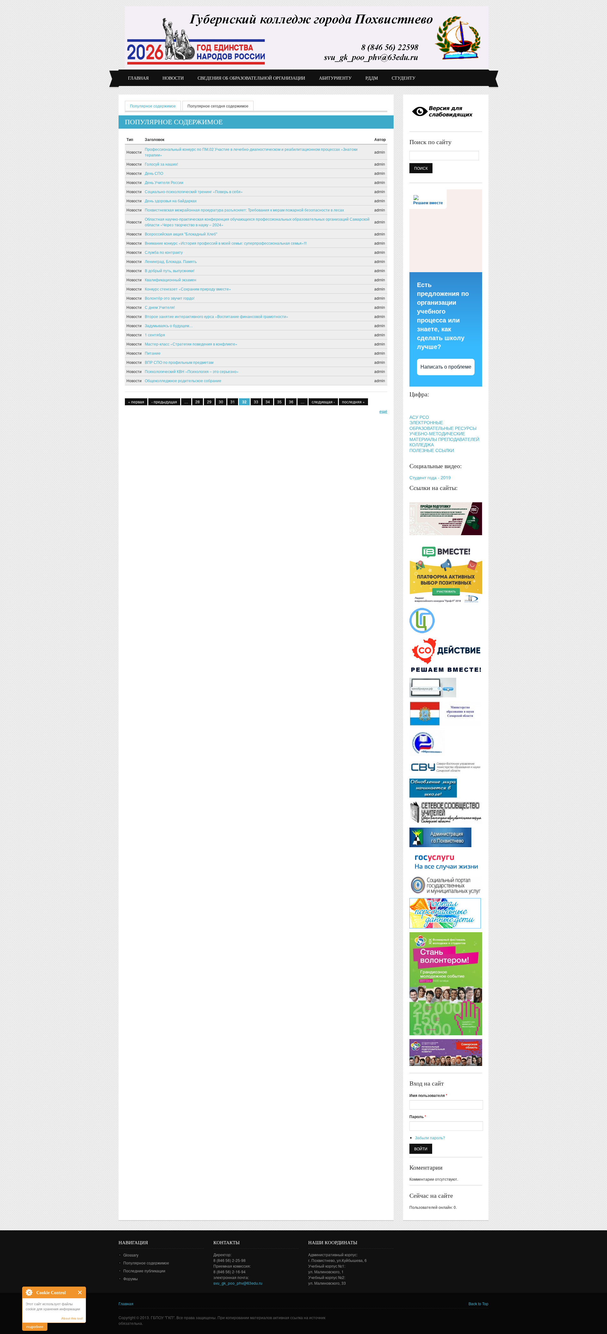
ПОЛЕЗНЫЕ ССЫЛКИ (431, 450)
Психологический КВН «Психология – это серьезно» (192, 371)
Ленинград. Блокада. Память (171, 261)
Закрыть (80, 1292)
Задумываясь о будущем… (169, 325)
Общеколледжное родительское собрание (183, 380)
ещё (383, 411)
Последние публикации (144, 1270)
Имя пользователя (428, 1095)
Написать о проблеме (445, 367)
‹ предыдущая (164, 401)
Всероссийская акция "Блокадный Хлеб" (181, 233)
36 (291, 401)
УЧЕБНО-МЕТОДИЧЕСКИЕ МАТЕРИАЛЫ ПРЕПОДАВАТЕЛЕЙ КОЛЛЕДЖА (444, 439)
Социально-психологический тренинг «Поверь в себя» (194, 191)
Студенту (403, 78)
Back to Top (478, 1303)
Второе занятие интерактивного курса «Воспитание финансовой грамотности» (216, 316)
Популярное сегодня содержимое (217, 105)
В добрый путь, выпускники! (169, 270)
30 (221, 401)
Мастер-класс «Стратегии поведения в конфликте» (191, 343)
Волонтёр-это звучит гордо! (169, 298)
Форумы (130, 1278)
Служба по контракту (164, 252)
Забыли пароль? (430, 1137)
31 (232, 401)
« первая (136, 401)
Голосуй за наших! (161, 164)
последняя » (353, 401)
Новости (173, 78)
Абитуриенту (335, 78)
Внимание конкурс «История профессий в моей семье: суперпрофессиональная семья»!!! (226, 243)
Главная (138, 78)
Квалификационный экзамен (170, 279)
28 (197, 401)
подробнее (34, 1326)
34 (268, 401)
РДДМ (371, 78)
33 (256, 401)
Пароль (417, 1116)
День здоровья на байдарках (171, 200)
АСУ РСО (419, 417)
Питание (153, 353)
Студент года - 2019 (430, 477)
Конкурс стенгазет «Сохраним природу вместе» (188, 288)
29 (209, 401)
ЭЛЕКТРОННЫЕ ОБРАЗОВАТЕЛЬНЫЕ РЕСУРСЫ (442, 425)
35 (279, 401)
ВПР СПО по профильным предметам (179, 362)
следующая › (323, 401)
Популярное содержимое (155, 105)
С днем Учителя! (160, 307)
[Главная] (306, 37)
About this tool (72, 1318)
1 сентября (155, 334)
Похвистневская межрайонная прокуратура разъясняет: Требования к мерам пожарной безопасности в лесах (244, 209)
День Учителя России (164, 182)
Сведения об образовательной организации (251, 78)
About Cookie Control (28, 1292)
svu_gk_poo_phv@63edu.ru (237, 1283)
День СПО (154, 173)
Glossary (130, 1255)
